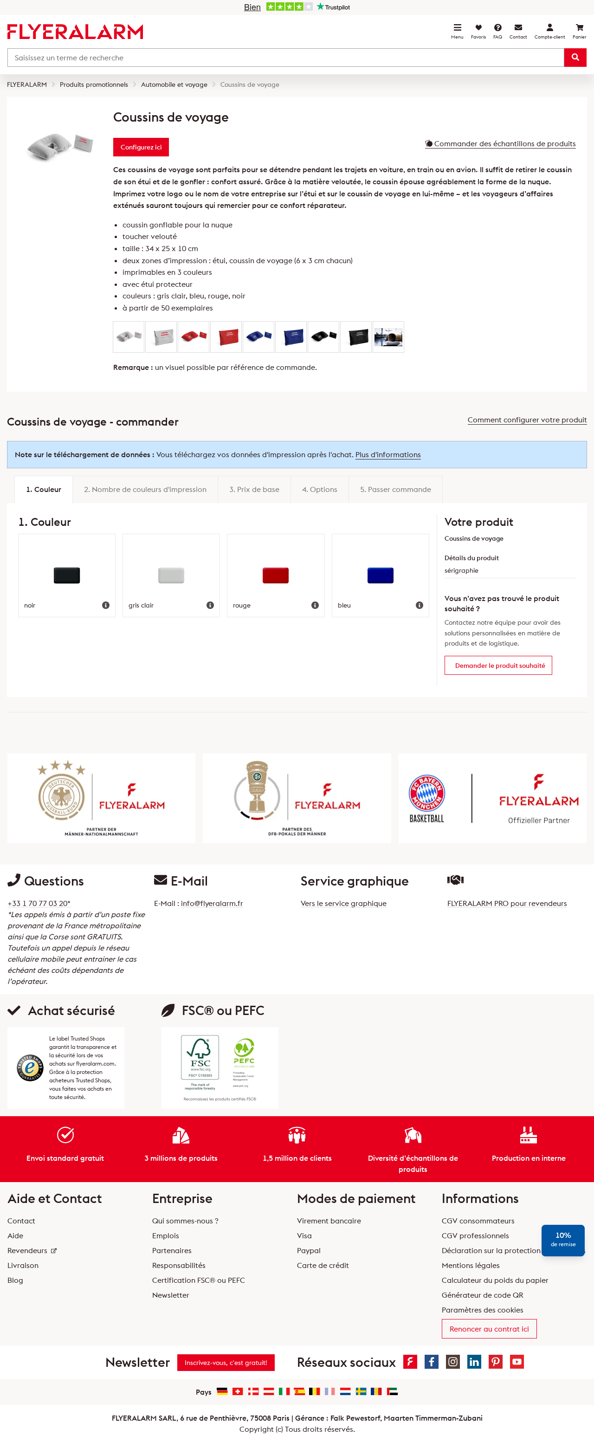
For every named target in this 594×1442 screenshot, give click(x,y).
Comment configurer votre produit (527, 419)
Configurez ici (141, 147)
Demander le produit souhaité (500, 665)
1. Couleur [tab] (43, 489)
